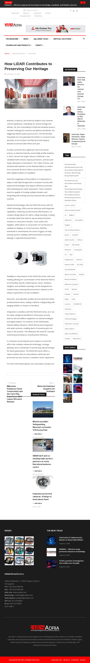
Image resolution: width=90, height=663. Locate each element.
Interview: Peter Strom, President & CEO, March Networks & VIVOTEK (81, 116)
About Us (26, 13)
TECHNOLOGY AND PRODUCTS (18, 45)
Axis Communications (72, 230)
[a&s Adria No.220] (9, 555)
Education (32, 53)
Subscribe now (56, 660)
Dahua (79, 240)
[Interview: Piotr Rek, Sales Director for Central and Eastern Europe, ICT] (69, 81)
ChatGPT (75, 235)
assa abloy (79, 220)
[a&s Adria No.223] (19, 545)
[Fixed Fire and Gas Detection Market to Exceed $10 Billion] (67, 402)
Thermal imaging (70, 319)
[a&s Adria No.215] (29, 564)
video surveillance (71, 334)
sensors (68, 304)
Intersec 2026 (69, 264)
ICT (66, 255)
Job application (25, 16)
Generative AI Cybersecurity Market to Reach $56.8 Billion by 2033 (71, 540)
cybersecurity (69, 240)
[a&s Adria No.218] (29, 555)
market (81, 274)
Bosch (67, 235)
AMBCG (71, 215)
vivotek (67, 338)
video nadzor (69, 329)
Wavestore (77, 338)
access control (70, 205)
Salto (73, 299)
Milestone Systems (71, 284)
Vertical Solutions (18, 53)
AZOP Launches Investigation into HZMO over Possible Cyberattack (48, 5)
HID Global (75, 245)
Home (7, 53)
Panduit (67, 294)
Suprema (68, 309)
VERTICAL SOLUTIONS (62, 39)
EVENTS (39, 45)
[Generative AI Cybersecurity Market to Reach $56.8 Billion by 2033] (67, 362)
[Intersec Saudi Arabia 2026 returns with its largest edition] (67, 382)
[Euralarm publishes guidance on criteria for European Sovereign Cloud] (77, 392)
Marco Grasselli (70, 274)
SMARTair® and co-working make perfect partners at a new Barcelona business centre (43, 461)
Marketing (38, 16)
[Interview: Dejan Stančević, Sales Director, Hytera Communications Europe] (66, 138)
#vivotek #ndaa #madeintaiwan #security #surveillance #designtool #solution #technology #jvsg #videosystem (74, 170)
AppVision (68, 220)
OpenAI (74, 289)
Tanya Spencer (70, 314)
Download (37, 13)
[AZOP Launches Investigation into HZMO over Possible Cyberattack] (67, 372)
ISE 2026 (80, 264)
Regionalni (15, 13)
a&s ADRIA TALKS (41, 39)
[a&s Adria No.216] (19, 564)
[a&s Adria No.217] (9, 564)
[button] (81, 2)
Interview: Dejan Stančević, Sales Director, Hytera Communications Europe (78, 139)
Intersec (79, 259)
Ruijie (67, 299)
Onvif (67, 289)
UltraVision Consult (71, 324)
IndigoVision (69, 259)
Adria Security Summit (72, 210)
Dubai (67, 245)
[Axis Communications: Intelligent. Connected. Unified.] (77, 372)
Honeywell (78, 250)
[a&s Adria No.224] (9, 545)
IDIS (71, 255)
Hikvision (68, 250)
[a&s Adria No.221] (29, 545)
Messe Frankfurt (70, 279)
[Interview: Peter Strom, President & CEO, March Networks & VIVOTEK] (69, 111)
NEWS (26, 39)
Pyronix (76, 294)
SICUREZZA (77, 304)
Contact (48, 13)
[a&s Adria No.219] (19, 555)
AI (65, 215)
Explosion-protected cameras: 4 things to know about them (42, 496)
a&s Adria (38, 434)
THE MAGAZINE (12, 39)
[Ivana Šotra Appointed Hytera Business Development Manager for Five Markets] (67, 392)
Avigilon (67, 225)
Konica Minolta (70, 269)
